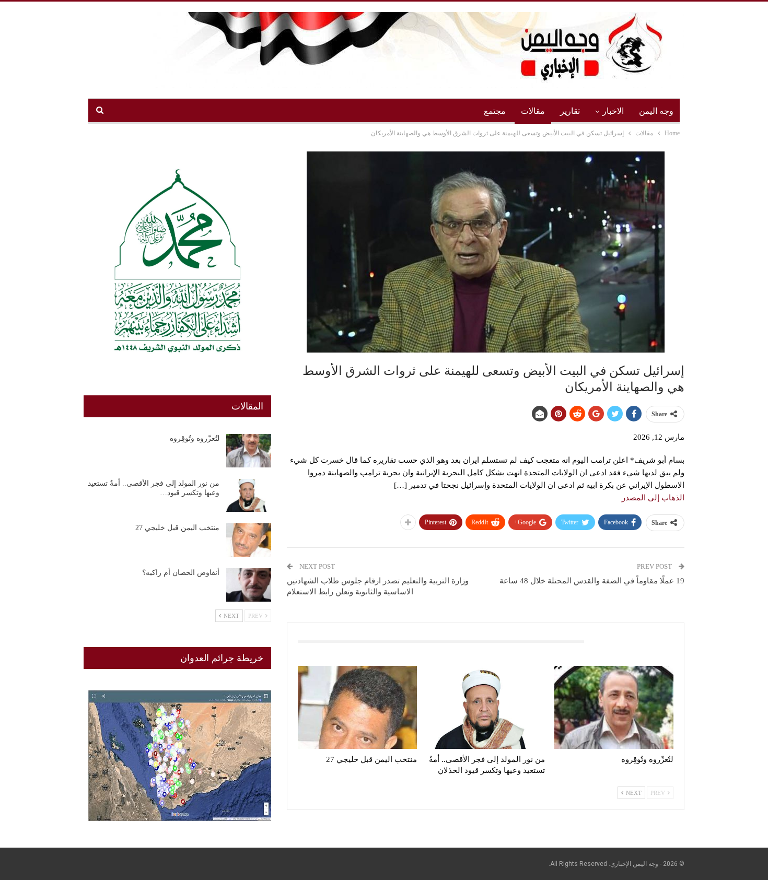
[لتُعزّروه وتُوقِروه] (613, 707)
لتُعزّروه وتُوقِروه (194, 438)
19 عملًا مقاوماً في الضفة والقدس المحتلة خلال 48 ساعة (591, 581)
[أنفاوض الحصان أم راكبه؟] (248, 585)
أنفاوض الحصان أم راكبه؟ (180, 573)
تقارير (570, 111)
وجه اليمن (656, 111)
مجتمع (495, 111)
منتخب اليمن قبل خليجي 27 (177, 528)
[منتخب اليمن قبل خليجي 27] (357, 707)
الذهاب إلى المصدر (653, 498)
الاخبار (613, 111)
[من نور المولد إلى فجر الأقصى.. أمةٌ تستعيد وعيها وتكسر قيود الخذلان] (485, 707)
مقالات (533, 111)
